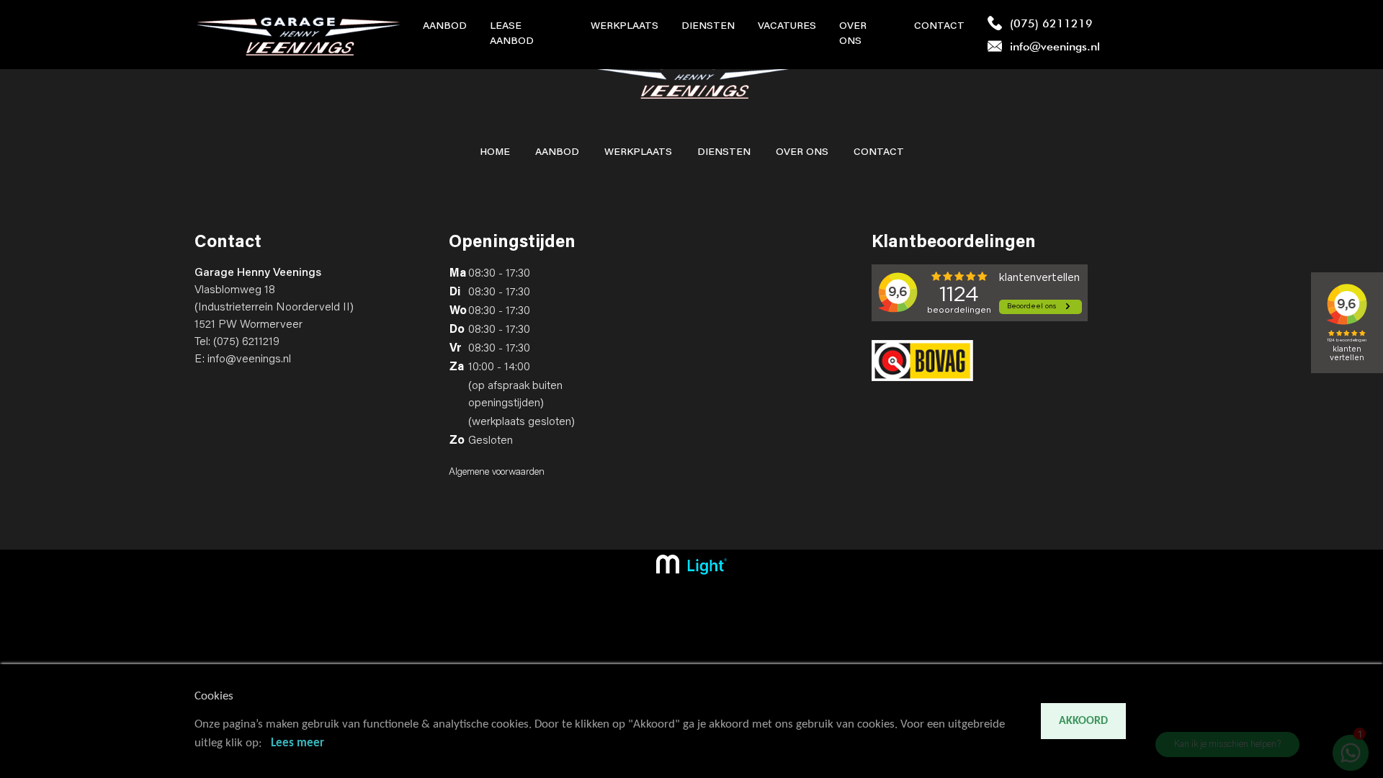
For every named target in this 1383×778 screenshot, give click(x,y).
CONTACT (879, 153)
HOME (495, 153)
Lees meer (297, 743)
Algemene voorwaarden (497, 473)
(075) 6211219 (246, 342)
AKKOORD (1083, 721)
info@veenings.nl (249, 359)
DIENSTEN (724, 153)
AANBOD (557, 153)
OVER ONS (802, 153)
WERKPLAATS (638, 153)
